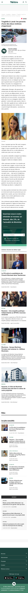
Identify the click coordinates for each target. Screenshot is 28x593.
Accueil (3, 14)
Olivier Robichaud (14, 362)
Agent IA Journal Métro (15, 323)
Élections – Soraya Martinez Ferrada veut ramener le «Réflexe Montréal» (13, 349)
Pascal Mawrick (13, 287)
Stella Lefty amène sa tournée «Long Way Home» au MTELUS (17, 454)
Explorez (14, 497)
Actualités (8, 14)
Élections (3, 344)
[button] (2, 2)
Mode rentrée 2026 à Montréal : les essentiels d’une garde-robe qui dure (14, 503)
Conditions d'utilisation (14, 590)
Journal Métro (14, 506)
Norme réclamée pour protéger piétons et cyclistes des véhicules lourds (16, 482)
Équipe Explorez (14, 528)
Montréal (3, 384)
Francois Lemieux (12, 49)
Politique (3, 308)
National (14, 14)
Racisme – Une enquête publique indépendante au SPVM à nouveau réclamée (13, 313)
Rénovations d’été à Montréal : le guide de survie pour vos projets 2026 (14, 514)
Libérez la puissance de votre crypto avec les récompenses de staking (13, 524)
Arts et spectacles (13, 450)
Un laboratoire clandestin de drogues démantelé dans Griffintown (16, 468)
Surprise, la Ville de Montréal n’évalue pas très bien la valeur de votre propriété (13, 388)
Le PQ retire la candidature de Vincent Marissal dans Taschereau (13, 274)
